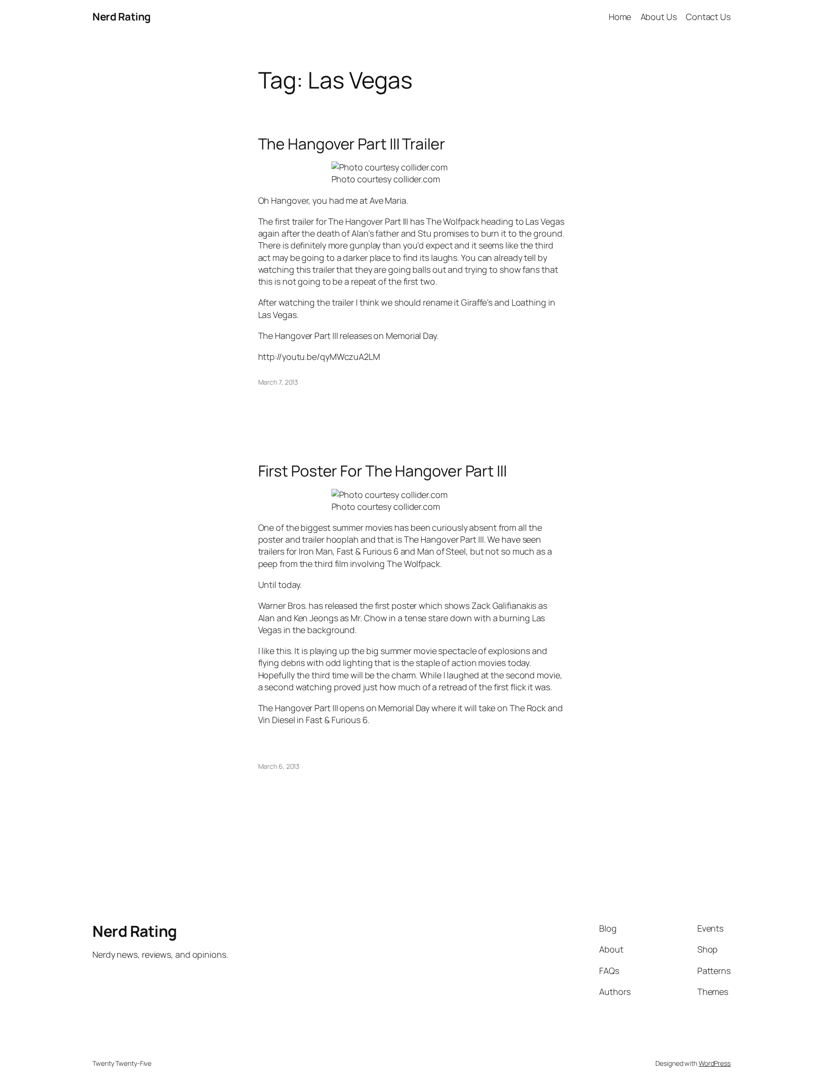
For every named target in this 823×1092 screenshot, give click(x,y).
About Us (659, 16)
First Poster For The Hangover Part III (382, 470)
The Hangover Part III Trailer (351, 143)
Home (620, 16)
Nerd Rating (121, 17)
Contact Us (708, 16)
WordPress (715, 1063)
